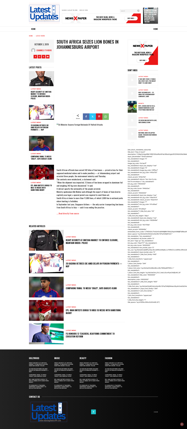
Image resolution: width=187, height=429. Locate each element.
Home (31, 36)
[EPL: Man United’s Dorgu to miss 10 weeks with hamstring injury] (41, 172)
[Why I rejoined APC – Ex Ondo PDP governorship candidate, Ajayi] (132, 93)
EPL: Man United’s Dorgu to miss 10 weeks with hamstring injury (41, 187)
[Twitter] (43, 56)
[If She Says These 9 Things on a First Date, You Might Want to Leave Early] (132, 80)
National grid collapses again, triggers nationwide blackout (147, 135)
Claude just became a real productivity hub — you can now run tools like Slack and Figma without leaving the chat (150, 16)
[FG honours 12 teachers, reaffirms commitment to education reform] (46, 333)
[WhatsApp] (105, 116)
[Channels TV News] (33, 50)
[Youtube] (47, 56)
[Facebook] (35, 56)
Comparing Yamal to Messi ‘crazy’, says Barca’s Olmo (41, 157)
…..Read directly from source (68, 213)
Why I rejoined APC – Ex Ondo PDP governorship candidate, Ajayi (146, 94)
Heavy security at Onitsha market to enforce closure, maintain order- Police (41, 95)
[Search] (138, 11)
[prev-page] (129, 143)
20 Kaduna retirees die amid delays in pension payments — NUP (40, 127)
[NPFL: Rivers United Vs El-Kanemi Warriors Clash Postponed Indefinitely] (132, 107)
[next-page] (132, 143)
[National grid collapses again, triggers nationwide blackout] (132, 134)
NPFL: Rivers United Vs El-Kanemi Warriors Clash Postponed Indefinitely (146, 108)
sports (141, 103)
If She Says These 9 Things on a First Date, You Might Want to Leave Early (147, 81)
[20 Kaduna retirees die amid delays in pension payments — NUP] (41, 112)
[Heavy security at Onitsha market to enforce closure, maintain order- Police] (41, 78)
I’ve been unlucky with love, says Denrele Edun (147, 121)
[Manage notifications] (182, 424)
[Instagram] (39, 56)
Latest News (40, 36)
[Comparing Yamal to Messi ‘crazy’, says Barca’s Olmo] (41, 143)
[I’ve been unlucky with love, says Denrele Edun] (132, 120)
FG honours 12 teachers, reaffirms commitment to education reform (90, 335)
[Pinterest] (99, 116)
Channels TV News (44, 50)
